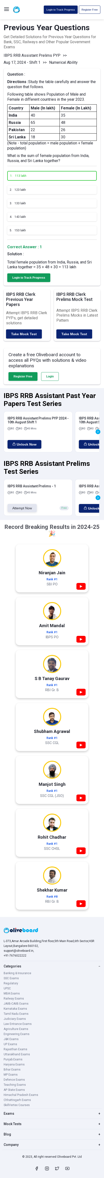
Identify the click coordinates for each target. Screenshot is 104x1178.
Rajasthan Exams (15, 1049)
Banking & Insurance (17, 973)
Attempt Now (22, 508)
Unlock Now (27, 444)
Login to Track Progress (60, 9)
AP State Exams (14, 1090)
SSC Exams (11, 978)
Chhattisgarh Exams (17, 1100)
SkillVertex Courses (17, 1105)
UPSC (7, 988)
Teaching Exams (15, 1084)
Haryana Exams (14, 1064)
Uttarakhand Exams (17, 1054)
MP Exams (11, 1074)
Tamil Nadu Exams (16, 1013)
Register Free (90, 9)
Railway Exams (14, 998)
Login (50, 376)
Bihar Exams (12, 1069)
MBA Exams (12, 993)
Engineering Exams (17, 1034)
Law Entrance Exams (18, 1024)
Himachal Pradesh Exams (21, 1095)
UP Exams (10, 1044)
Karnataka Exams (15, 1008)
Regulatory (11, 983)
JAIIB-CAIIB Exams (16, 1003)
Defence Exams (14, 1079)
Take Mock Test (24, 334)
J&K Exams (11, 1039)
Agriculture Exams (16, 1029)
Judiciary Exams (15, 1019)
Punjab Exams (13, 1059)
